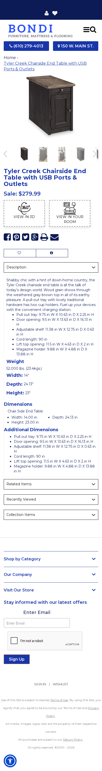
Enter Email (36, 612)
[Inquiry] (52, 253)
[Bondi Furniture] (40, 29)
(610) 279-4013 (28, 46)
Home (10, 57)
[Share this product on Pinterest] (16, 237)
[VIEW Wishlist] (20, 253)
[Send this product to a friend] (54, 237)
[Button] (86, 29)
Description (16, 267)
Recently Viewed (21, 499)
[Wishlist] (55, 13)
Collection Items (20, 514)
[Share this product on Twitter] (25, 237)
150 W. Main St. (77, 46)
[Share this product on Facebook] (7, 237)
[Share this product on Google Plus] (34, 237)
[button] (46, 13)
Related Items (18, 484)
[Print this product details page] (44, 237)
